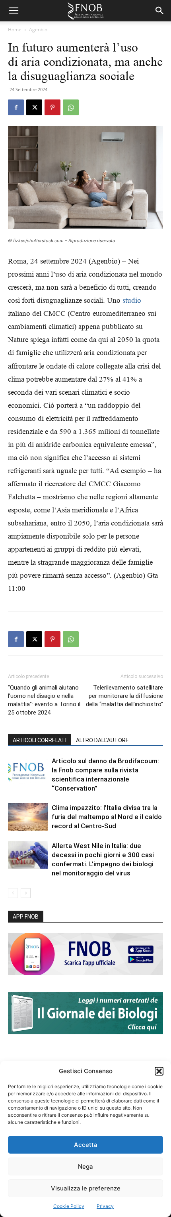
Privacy (105, 1206)
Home (14, 29)
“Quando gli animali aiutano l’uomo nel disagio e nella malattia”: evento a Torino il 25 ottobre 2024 (44, 700)
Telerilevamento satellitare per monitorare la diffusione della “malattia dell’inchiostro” (124, 696)
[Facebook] (16, 107)
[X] (34, 107)
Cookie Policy (68, 1206)
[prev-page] (13, 893)
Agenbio (38, 29)
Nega (85, 1166)
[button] (159, 1071)
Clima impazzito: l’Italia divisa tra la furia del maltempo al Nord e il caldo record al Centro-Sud (107, 817)
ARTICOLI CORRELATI (39, 740)
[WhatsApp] (71, 107)
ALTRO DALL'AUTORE (102, 740)
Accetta (85, 1144)
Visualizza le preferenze (85, 1188)
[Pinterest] (52, 107)
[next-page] (26, 893)
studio (131, 300)
